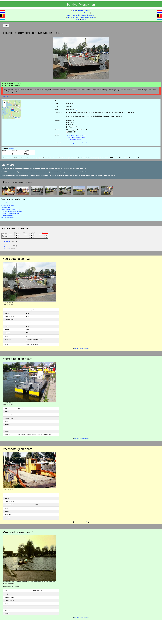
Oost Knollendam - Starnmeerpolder (11, 209)
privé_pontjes (79, 17)
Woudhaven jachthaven (8, 217)
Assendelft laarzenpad (7, 215)
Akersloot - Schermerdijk (8, 205)
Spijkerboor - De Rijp (7, 207)
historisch (87, 10)
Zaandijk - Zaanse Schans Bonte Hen (11, 213)
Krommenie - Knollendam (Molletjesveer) (12, 211)
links (78, 19)
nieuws (74, 13)
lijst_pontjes (82, 15)
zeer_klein (70, 17)
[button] (12, 110)
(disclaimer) (5, 96)
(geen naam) (7, 241)
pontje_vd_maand (84, 13)
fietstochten (91, 15)
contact (83, 19)
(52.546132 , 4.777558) (76, 135)
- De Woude (74, 139)
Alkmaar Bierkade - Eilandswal (9, 203)
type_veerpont (72, 15)
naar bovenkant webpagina (81, 348)
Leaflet (18, 117)
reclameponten (90, 17)
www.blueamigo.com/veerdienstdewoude (76, 143)
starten (74, 10)
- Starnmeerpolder (76, 137)
